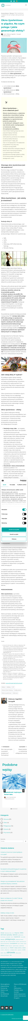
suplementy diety (4, 947)
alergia (2, 933)
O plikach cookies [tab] (21, 484)
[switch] (24, 514)
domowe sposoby (6, 935)
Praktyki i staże (18, 990)
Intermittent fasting (7, 690)
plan (7, 941)
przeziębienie (13, 943)
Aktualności (4, 996)
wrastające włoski (13, 949)
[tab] (12, 808)
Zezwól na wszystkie (14, 529)
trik (8, 947)
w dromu (2, 949)
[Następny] (23, 790)
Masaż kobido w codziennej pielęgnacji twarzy (21, 750)
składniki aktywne (8, 945)
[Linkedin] (11, 1008)
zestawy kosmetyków (5, 955)
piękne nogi (3, 941)
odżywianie (17, 690)
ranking (21, 943)
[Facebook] (11, 1)
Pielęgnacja (7, 826)
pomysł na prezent (12, 941)
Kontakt (16, 992)
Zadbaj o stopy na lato (7, 913)
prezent (17, 941)
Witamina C (7, 949)
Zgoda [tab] (4, 484)
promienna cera (23, 941)
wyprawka (20, 949)
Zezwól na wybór (14, 534)
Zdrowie (5, 35)
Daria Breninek (12, 797)
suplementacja (16, 945)
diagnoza (16, 933)
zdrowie (15, 693)
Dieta (9, 35)
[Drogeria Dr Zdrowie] (17, 1)
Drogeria (16, 998)
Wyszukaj (3, 839)
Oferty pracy (17, 988)
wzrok (23, 949)
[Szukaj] (25, 841)
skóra (2, 945)
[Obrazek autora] (2, 34)
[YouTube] (6, 1008)
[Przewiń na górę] (24, 1017)
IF (13, 687)
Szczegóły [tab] (12, 484)
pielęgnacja (10, 939)
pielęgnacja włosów (19, 939)
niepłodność (17, 937)
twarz (12, 947)
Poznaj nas (4, 988)
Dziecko (6, 829)
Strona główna (5, 984)
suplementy (21, 945)
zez (11, 955)
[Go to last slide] (4, 790)
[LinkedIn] (14, 1)
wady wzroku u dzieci (20, 947)
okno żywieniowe (6, 693)
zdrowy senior (18, 952)
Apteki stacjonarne (19, 994)
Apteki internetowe (20, 996)
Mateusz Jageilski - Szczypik (14, 34)
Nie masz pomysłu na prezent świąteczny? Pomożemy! (6, 751)
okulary (3, 939)
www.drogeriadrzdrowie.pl (14, 683)
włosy (5, 952)
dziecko (15, 935)
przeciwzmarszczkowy (5, 943)
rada (19, 943)
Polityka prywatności (16, 1018)
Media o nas (4, 990)
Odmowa (14, 539)
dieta (3, 687)
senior (25, 943)
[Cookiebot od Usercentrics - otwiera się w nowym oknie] (20, 481)
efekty (9, 687)
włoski (2, 952)
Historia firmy (5, 986)
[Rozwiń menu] (26, 5)
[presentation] (14, 781)
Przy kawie (12, 798)
